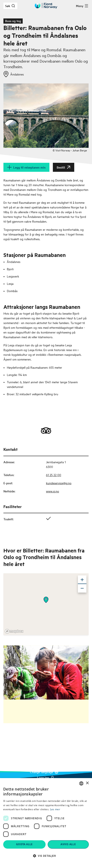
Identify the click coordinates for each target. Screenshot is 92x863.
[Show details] (46, 600)
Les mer (55, 809)
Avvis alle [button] (68, 844)
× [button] (87, 783)
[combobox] (81, 783)
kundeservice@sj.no (58, 483)
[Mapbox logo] (14, 631)
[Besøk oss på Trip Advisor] (46, 430)
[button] (46, 855)
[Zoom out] (82, 588)
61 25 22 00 (53, 475)
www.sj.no (52, 491)
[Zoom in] (82, 579)
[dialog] (46, 820)
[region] (46, 604)
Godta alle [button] (24, 844)
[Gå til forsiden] (46, 6)
